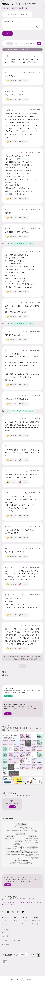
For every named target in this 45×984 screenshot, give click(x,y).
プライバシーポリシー (14, 940)
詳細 (34, 62)
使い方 (6, 656)
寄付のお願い (35, 924)
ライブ (15, 921)
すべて (9, 43)
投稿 (7, 34)
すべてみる (37, 56)
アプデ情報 (5, 930)
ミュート (14, 8)
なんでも (5, 8)
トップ (4, 921)
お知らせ (4, 924)
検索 (39, 43)
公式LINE (8, 714)
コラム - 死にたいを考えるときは (22, 244)
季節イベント (5, 933)
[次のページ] (22, 666)
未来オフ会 (5, 936)
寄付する (7, 885)
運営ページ (8, 696)
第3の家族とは (36, 921)
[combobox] (36, 26)
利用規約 (4, 940)
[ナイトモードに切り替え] (26, 8)
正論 (20, 8)
